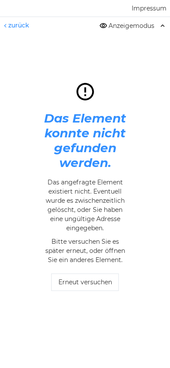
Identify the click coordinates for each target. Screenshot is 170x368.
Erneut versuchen (85, 282)
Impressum (149, 8)
